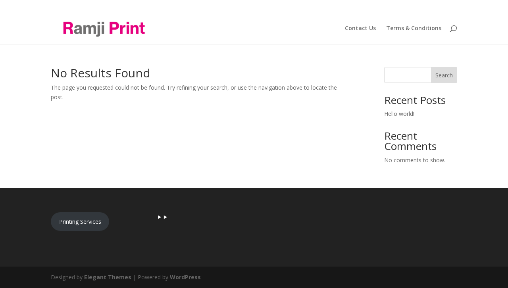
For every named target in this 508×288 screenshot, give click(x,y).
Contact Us (360, 28)
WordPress (185, 277)
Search (444, 75)
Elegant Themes (107, 277)
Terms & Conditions (413, 28)
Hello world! (399, 113)
